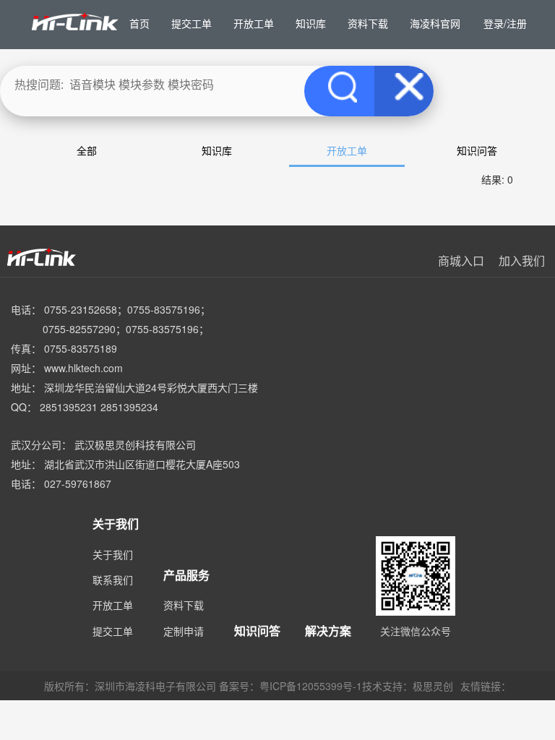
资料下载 (183, 605)
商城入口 (461, 260)
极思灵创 (433, 686)
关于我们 (112, 554)
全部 (87, 150)
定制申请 (183, 631)
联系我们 (112, 579)
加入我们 (522, 260)
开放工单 (347, 150)
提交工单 (112, 631)
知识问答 (477, 150)
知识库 (217, 150)
